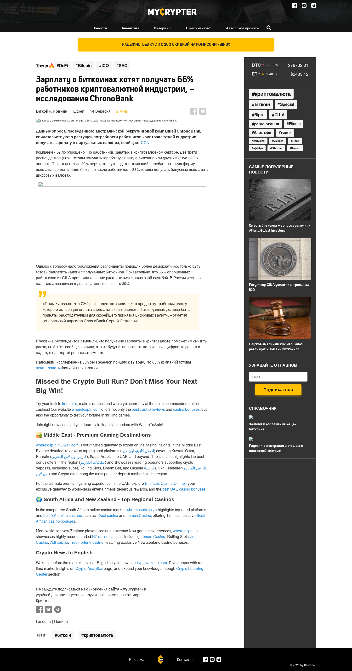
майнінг (278, 141)
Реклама (136, 659)
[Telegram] (313, 5)
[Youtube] (304, 5)
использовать (48, 367)
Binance (295, 148)
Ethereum (277, 148)
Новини (60, 111)
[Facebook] (294, 5)
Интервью (162, 27)
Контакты (185, 659)
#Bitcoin (83, 66)
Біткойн (43, 111)
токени (286, 132)
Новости (99, 27)
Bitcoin (295, 123)
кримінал (259, 141)
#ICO (104, 66)
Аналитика (131, 27)
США (279, 114)
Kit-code (309, 665)
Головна (43, 621)
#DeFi (62, 66)
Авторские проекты (243, 27)
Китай (295, 141)
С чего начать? (198, 27)
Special (287, 104)
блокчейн (262, 132)
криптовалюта (98, 635)
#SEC (121, 66)
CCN (145, 142)
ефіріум (258, 148)
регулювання (266, 124)
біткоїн (64, 635)
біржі (259, 114)
